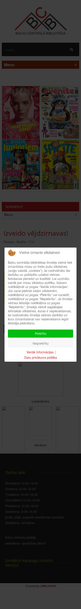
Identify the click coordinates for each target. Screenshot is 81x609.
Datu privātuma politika (40, 357)
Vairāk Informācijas (40, 352)
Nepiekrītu (41, 343)
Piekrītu (40, 333)
